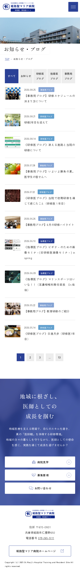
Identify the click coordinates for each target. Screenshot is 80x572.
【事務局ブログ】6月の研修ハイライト (49, 225)
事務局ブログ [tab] (68, 76)
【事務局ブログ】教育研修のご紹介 (47, 311)
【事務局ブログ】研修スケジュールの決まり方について (49, 98)
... (50, 357)
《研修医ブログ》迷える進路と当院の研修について (49, 147)
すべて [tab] (12, 76)
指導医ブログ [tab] (54, 76)
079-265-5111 (46, 538)
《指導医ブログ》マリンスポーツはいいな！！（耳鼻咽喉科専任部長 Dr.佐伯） (49, 284)
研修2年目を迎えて (36, 122)
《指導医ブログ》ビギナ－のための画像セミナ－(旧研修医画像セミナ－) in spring (49, 252)
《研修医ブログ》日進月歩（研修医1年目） (49, 336)
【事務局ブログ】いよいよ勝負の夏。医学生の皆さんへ (49, 174)
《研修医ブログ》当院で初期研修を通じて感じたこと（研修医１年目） (49, 200)
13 (59, 357)
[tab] (40, 462)
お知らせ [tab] (26, 76)
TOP (7, 58)
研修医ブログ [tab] (40, 76)
